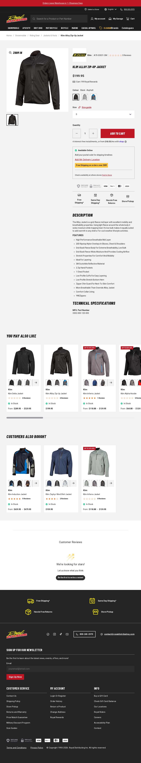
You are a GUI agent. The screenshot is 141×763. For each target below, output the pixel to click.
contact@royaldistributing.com (119, 634)
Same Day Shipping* (107, 601)
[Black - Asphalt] (76, 97)
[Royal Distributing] (16, 18)
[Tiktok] (60, 634)
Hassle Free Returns (43, 612)
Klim (89, 55)
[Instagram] (54, 634)
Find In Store (107, 175)
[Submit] (33, 19)
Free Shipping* (43, 601)
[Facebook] (48, 634)
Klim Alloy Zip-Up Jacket (56, 393)
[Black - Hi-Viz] (84, 97)
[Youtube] (67, 634)
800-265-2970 (86, 634)
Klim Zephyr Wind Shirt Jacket (59, 494)
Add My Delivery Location (87, 159)
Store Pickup (107, 612)
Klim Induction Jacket (17, 494)
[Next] (35, 382)
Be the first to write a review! (70, 577)
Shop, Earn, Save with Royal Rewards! (70, 3)
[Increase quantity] (93, 133)
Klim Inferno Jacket (91, 393)
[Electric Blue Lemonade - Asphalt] (93, 97)
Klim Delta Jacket (15, 393)
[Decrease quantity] (77, 133)
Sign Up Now (15, 677)
